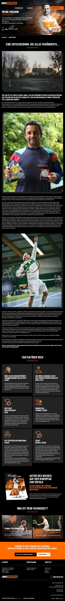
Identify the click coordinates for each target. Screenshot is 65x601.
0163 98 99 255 (58, 577)
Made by (53, 598)
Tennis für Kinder (53, 530)
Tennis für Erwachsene (14, 528)
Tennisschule (48, 568)
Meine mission (47, 569)
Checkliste (47, 572)
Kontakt (46, 571)
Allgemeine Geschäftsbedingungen (28, 598)
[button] (25, 554)
